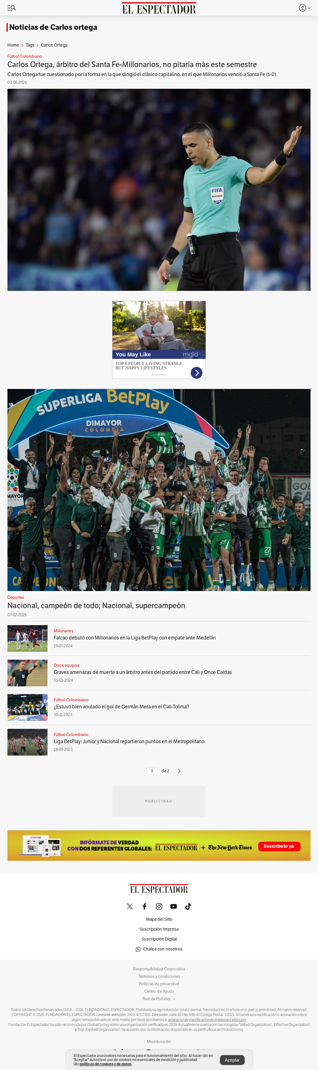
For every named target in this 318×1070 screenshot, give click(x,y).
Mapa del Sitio (159, 919)
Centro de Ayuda (159, 991)
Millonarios (63, 631)
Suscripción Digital (159, 939)
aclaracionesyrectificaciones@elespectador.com (207, 1020)
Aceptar (232, 1060)
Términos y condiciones (159, 976)
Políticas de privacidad (159, 984)
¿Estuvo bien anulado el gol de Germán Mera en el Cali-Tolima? (121, 707)
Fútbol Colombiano (24, 56)
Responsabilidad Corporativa (159, 969)
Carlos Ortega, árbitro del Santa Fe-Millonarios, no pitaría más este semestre (132, 64)
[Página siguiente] (179, 773)
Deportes (15, 597)
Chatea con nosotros (163, 949)
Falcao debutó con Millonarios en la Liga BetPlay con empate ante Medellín (135, 638)
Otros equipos (66, 665)
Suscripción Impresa (159, 929)
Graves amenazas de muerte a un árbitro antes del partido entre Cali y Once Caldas (143, 672)
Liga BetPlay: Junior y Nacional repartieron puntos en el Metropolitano (129, 741)
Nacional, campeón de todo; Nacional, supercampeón (96, 605)
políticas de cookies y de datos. (106, 1064)
